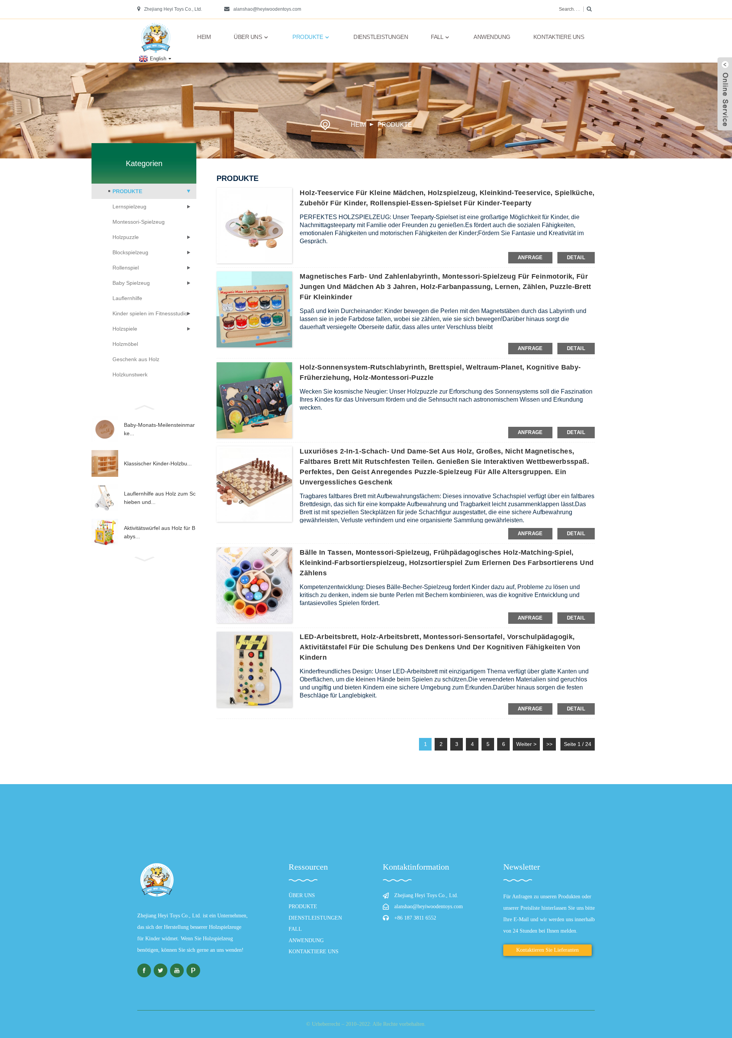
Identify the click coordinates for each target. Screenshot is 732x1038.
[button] (144, 406)
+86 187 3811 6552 (415, 918)
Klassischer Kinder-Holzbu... (158, 463)
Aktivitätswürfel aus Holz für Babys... (159, 532)
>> (549, 744)
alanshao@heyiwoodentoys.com (267, 9)
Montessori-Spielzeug (138, 222)
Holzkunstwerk (130, 374)
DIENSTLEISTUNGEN (380, 37)
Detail (576, 257)
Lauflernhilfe (127, 298)
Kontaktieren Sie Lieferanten (547, 950)
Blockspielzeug (130, 252)
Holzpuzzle (125, 237)
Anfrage (530, 257)
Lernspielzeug (129, 206)
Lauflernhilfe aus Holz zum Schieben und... (160, 498)
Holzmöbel (125, 344)
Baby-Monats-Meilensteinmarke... (159, 429)
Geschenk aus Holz (135, 359)
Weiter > (526, 744)
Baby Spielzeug (131, 283)
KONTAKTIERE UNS (558, 37)
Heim (204, 37)
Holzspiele (124, 329)
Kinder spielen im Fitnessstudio (150, 313)
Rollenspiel (125, 268)
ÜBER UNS (248, 37)
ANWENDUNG (492, 37)
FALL (437, 37)
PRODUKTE (307, 37)
